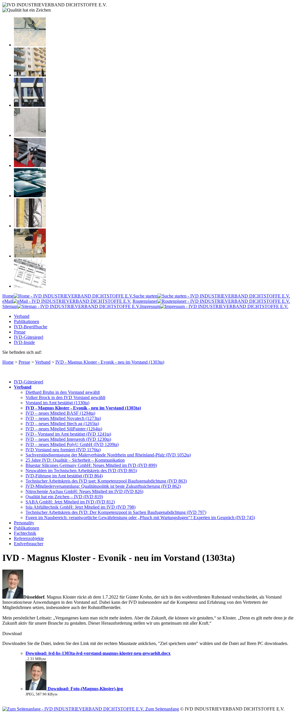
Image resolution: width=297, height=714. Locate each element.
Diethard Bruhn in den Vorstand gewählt (63, 392)
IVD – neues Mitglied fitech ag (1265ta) (62, 423)
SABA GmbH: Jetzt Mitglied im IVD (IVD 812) (70, 501)
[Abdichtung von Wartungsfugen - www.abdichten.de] (30, 255)
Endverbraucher (28, 543)
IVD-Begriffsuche (30, 326)
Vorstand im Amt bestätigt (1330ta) (57, 402)
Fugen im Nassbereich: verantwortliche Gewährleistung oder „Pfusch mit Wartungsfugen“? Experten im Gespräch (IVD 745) (140, 517)
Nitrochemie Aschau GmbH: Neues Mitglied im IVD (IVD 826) (84, 491)
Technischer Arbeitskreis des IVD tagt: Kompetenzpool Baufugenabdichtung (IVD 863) (106, 481)
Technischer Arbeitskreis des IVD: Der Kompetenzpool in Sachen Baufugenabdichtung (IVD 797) (116, 512)
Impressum (150, 306)
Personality (24, 522)
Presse (20, 331)
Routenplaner (145, 301)
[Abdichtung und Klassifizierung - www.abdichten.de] (30, 286)
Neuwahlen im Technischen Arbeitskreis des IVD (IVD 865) (81, 470)
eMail (7, 301)
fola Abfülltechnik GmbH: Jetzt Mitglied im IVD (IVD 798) (80, 507)
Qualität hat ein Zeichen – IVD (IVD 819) (64, 496)
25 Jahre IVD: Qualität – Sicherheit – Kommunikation (75, 460)
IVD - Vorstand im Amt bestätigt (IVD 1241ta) (68, 434)
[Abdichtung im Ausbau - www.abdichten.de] (30, 165)
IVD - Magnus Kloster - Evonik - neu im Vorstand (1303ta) (109, 362)
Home (8, 295)
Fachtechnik (25, 533)
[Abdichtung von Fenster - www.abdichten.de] (30, 105)
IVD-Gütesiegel (28, 337)
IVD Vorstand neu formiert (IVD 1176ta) (63, 449)
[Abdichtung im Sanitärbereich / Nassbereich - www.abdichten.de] (30, 135)
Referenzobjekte (29, 538)
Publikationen (26, 321)
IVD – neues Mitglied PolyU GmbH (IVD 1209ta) (72, 444)
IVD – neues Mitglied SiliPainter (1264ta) (64, 428)
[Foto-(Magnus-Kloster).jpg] (37, 688)
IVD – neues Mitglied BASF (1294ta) (60, 413)
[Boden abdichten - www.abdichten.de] (30, 44)
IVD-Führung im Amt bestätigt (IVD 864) (64, 475)
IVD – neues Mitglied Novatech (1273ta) (63, 418)
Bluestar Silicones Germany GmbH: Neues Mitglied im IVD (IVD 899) (91, 465)
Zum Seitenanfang (161, 708)
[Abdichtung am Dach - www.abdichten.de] (30, 195)
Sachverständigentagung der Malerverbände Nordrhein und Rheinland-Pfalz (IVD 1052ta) (108, 454)
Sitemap (9, 306)
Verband (21, 316)
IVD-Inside (24, 342)
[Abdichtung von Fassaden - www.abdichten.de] (30, 75)
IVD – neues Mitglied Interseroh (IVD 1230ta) (68, 439)
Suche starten (145, 295)
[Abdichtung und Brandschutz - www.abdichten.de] (30, 225)
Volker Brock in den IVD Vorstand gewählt (65, 397)
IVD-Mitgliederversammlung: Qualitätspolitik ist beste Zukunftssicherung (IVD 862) (103, 486)
